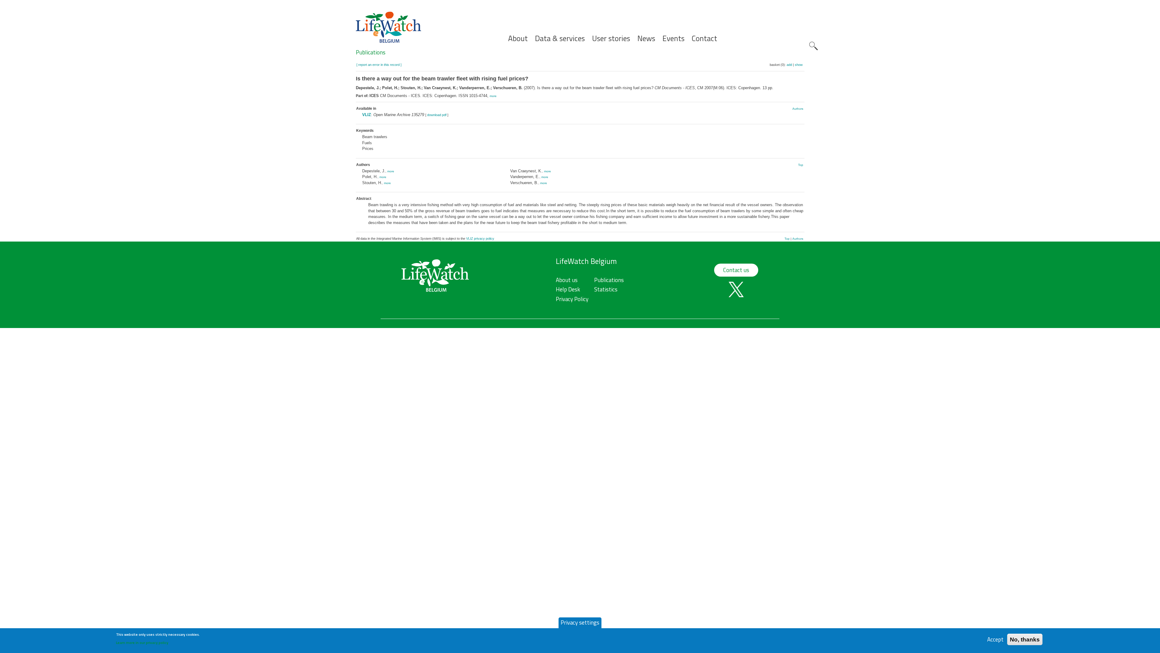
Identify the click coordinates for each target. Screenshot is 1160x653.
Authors (797, 108)
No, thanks (1025, 639)
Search (813, 46)
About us (567, 280)
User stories (611, 38)
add (789, 65)
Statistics (605, 289)
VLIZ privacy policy (480, 238)
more (493, 96)
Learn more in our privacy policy (142, 642)
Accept (995, 639)
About (518, 38)
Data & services (560, 38)
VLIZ (366, 114)
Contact (704, 38)
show (799, 65)
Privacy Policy (572, 299)
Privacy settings (580, 622)
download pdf (436, 115)
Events (673, 38)
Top (800, 165)
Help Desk (568, 289)
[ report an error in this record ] (378, 65)
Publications (370, 52)
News (646, 38)
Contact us (736, 270)
